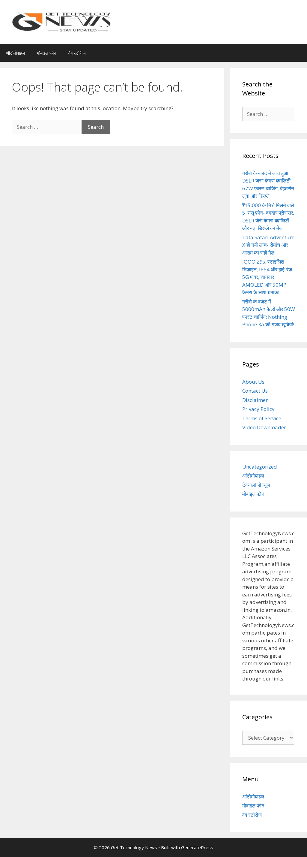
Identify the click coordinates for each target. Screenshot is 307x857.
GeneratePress (197, 847)
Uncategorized (259, 466)
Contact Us (255, 390)
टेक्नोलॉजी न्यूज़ (256, 484)
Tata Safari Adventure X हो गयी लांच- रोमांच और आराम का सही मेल (268, 245)
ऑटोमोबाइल (15, 53)
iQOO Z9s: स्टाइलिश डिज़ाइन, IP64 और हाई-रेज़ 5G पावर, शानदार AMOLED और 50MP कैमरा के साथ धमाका (267, 277)
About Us (253, 381)
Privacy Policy (258, 409)
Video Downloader (264, 427)
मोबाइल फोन (46, 53)
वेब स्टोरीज (77, 53)
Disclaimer (255, 400)
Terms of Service (261, 418)
